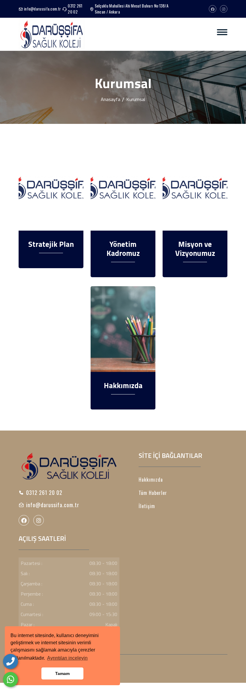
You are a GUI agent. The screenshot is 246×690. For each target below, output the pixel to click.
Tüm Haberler (153, 492)
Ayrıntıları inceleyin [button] (67, 658)
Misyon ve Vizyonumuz (195, 249)
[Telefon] (10, 661)
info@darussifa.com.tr (42, 9)
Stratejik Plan (51, 244)
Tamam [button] (62, 673)
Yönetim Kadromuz (123, 249)
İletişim (147, 506)
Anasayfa (110, 99)
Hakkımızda (123, 385)
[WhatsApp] (10, 679)
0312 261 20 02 (75, 9)
